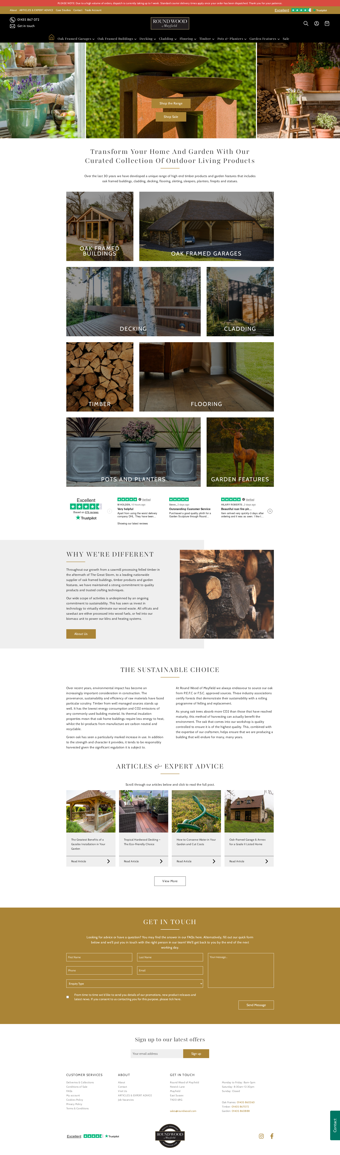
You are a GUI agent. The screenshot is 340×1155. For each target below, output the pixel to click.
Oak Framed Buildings (115, 38)
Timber (205, 38)
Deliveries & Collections (80, 1082)
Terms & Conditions (77, 1108)
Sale (286, 38)
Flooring (186, 38)
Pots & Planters (230, 38)
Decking (146, 38)
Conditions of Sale (77, 1086)
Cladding (166, 38)
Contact (77, 10)
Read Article (78, 861)
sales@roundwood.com (183, 1110)
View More (170, 881)
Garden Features (262, 38)
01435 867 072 (27, 19)
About (13, 10)
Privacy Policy (74, 1104)
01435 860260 (246, 1102)
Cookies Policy (74, 1099)
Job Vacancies (126, 1099)
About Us (81, 634)
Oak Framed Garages (74, 38)
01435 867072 (240, 1106)
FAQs (69, 1091)
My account (73, 1095)
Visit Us (122, 1091)
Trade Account (93, 10)
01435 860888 (241, 1110)
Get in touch (26, 26)
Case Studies (63, 10)
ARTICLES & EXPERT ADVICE (36, 10)
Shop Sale (171, 117)
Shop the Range (171, 103)
